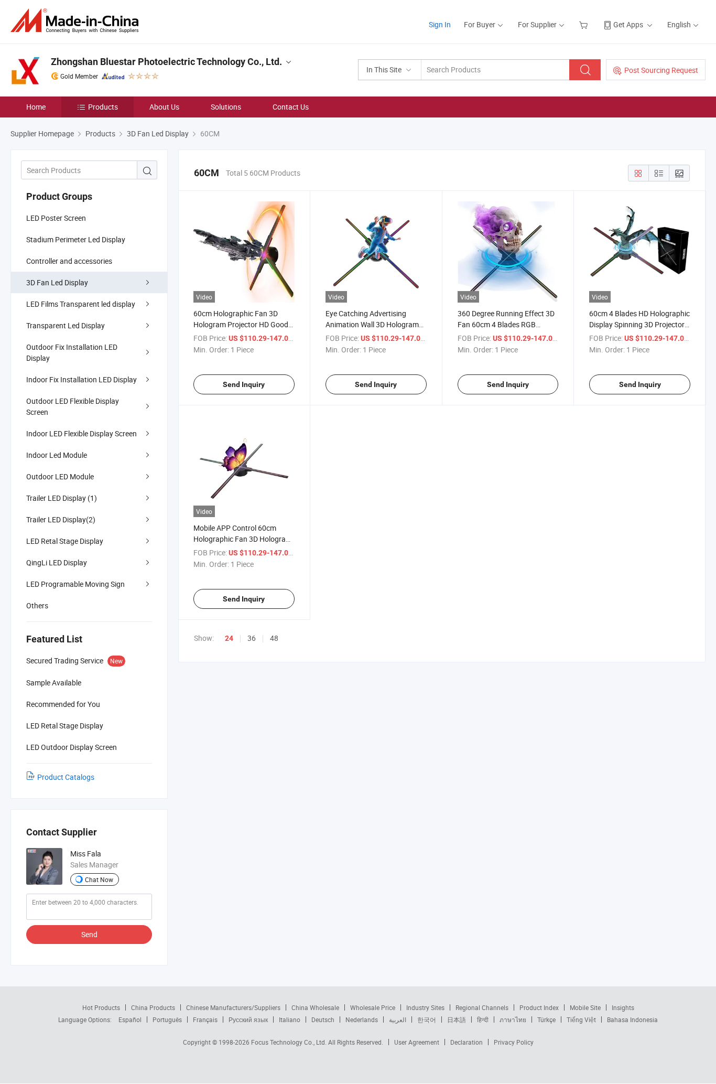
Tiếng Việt (581, 1019)
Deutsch (322, 1019)
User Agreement (416, 1042)
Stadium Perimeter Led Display (75, 239)
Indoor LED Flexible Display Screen (81, 433)
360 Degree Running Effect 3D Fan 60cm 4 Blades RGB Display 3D (506, 324)
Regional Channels (481, 1007)
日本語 (456, 1019)
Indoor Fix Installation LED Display (81, 379)
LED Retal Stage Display (64, 541)
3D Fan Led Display (57, 282)
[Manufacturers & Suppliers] (77, 20)
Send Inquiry (244, 384)
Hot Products (101, 1007)
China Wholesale (315, 1007)
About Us (164, 107)
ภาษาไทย (513, 1019)
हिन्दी (483, 1019)
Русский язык (248, 1019)
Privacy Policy (514, 1042)
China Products (153, 1007)
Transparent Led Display (65, 325)
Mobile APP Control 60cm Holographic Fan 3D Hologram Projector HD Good (242, 539)
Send (89, 934)
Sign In (440, 24)
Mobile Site (585, 1007)
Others (37, 605)
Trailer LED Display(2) (60, 519)
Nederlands (361, 1019)
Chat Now (99, 879)
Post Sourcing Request (661, 70)
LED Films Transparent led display (80, 304)
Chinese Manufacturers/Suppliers (233, 1007)
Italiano (289, 1019)
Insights (623, 1007)
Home (36, 107)
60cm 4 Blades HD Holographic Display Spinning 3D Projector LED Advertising (639, 324)
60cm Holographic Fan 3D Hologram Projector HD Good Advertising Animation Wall (240, 324)
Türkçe (546, 1019)
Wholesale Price (372, 1007)
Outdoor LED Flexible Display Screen (72, 406)
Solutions (226, 107)
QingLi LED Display (56, 562)
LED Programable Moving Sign (75, 584)
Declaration (466, 1042)
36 (251, 638)
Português (167, 1019)
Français (205, 1019)
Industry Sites (425, 1007)
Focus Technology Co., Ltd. (289, 1042)
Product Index (539, 1007)
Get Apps (628, 24)
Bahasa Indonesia (632, 1019)
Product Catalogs (65, 777)
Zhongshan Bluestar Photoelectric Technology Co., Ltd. (166, 61)
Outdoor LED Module (60, 476)
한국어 (426, 1019)
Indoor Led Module (56, 455)
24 (229, 638)
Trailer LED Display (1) (61, 498)
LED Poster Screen (56, 218)
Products (103, 107)
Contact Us (291, 107)
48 (274, 638)
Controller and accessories (69, 261)
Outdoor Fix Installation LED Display (71, 352)
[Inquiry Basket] (584, 24)
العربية (397, 1019)
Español (130, 1019)
